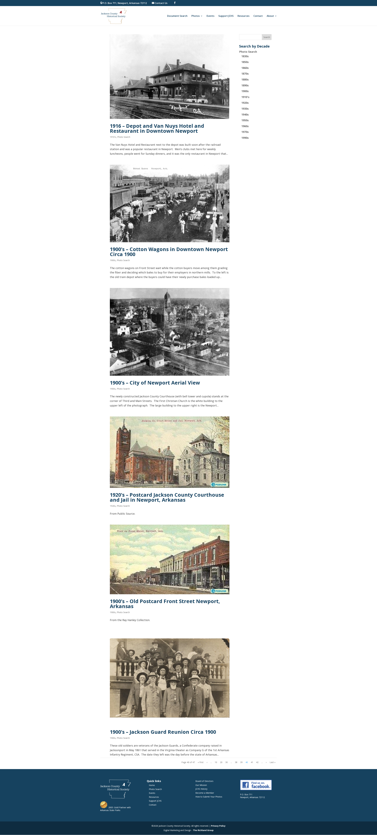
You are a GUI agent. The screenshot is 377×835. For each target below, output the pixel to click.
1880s (245, 79)
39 (241, 762)
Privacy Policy (218, 825)
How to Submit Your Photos (208, 796)
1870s (245, 73)
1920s (113, 505)
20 (221, 762)
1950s (245, 120)
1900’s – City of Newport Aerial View (155, 382)
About (270, 16)
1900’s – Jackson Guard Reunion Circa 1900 (163, 731)
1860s (245, 68)
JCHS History (201, 788)
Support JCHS (226, 16)
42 (257, 762)
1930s (245, 108)
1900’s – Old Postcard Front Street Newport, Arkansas (165, 604)
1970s (245, 132)
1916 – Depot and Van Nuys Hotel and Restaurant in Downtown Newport (157, 128)
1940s (245, 114)
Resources (243, 16)
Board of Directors (204, 781)
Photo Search (123, 137)
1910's (113, 137)
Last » (272, 762)
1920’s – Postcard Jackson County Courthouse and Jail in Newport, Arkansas (167, 497)
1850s (245, 62)
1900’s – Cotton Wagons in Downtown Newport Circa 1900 (169, 252)
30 (226, 762)
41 (252, 762)
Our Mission (201, 785)
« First (201, 762)
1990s (245, 138)
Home (152, 785)
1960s (245, 126)
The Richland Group (203, 830)
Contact (258, 16)
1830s (245, 56)
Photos (195, 16)
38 (236, 762)
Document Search (177, 16)
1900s (113, 260)
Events (210, 16)
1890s (245, 85)
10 (216, 762)
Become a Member (204, 792)
